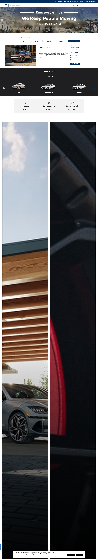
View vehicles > (25, 109)
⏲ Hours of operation (74, 52)
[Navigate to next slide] (97, 20)
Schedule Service (75, 63)
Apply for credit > (49, 109)
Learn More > (40, 57)
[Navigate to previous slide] (1, 20)
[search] (95, 5)
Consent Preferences (0, 546)
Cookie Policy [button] (44, 554)
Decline (71, 554)
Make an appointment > (72, 109)
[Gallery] (49, 20)
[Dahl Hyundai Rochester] (12, 5)
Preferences (62, 554)
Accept (79, 554)
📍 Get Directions (73, 49)
